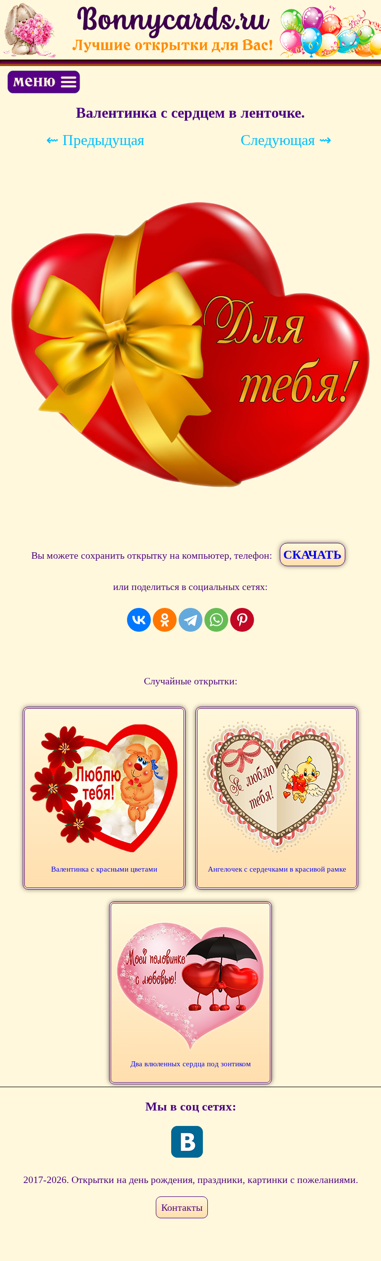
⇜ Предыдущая (95, 140)
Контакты (181, 1207)
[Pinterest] (242, 620)
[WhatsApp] (216, 620)
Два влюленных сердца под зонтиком (190, 1064)
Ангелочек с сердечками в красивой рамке (277, 869)
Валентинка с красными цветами (104, 869)
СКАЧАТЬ (312, 554)
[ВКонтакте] (139, 620)
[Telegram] (190, 620)
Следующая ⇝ (286, 140)
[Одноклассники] (165, 620)
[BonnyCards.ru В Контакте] (187, 1142)
